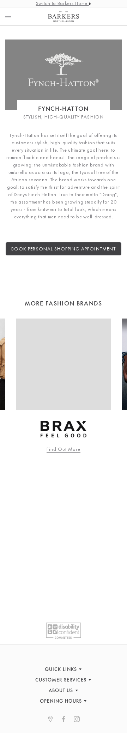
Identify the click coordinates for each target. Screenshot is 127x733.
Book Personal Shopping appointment (63, 249)
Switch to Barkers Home (62, 3)
